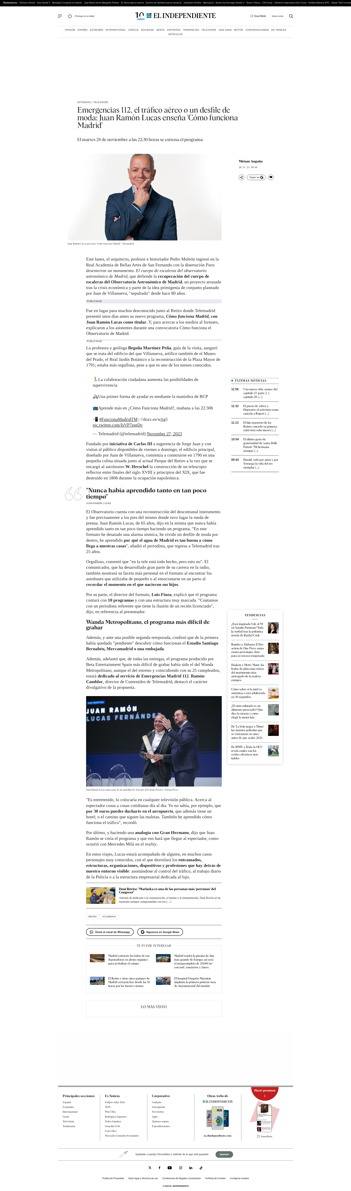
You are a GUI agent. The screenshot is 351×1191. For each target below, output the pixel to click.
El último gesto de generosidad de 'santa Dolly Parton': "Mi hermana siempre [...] (260, 445)
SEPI (107, 1106)
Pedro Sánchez (113, 1121)
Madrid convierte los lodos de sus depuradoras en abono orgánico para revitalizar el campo (129, 959)
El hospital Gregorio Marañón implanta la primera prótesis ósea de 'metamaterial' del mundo (195, 982)
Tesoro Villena (253, 2)
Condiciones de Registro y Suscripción (181, 1178)
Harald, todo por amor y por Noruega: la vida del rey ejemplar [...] (260, 463)
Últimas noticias (27, 2)
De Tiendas (278, 29)
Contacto (156, 1102)
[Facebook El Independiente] (159, 1168)
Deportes (174, 29)
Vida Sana (225, 29)
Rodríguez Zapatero (116, 1116)
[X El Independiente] (149, 1168)
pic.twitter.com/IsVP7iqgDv (118, 425)
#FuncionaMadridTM (118, 419)
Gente (160, 29)
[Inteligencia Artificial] (218, 1128)
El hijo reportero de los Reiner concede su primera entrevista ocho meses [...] (260, 426)
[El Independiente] (175, 16)
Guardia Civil (112, 1126)
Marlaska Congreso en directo (67, 2)
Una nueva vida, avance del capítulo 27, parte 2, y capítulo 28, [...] (260, 393)
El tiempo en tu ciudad (84, 16)
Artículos (175, 34)
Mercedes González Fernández (122, 1135)
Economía (96, 29)
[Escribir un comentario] (271, 177)
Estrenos (84, 102)
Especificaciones (161, 1126)
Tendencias (191, 29)
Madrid (92, 916)
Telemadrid (109, 916)
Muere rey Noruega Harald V (230, 2)
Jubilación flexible (192, 2)
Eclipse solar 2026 (115, 1102)
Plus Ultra (110, 1111)
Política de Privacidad (113, 1178)
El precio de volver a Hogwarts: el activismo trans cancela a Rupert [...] (261, 409)
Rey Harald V (43, 2)
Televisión (208, 29)
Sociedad (147, 29)
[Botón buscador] (291, 16)
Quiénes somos (160, 1121)
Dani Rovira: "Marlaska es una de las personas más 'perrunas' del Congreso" (167, 890)
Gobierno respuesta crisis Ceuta (290, 2)
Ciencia (133, 29)
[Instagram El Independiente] (180, 1168)
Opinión (70, 29)
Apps (155, 1116)
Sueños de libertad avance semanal (164, 2)
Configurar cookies (239, 1178)
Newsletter (158, 1111)
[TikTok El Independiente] (201, 1168)
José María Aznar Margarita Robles (101, 2)
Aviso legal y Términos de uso (143, 1178)
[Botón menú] (60, 16)
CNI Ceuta (267, 2)
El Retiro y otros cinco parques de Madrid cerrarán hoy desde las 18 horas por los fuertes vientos (129, 982)
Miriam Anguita (251, 161)
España (83, 29)
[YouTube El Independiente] (170, 1168)
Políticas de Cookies (215, 1178)
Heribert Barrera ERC (319, 2)
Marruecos (208, 2)
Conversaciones (257, 29)
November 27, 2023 (164, 433)
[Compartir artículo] (241, 177)
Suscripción (158, 1106)
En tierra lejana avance (132, 2)
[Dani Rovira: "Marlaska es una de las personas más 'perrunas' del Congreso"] (100, 895)
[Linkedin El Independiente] (190, 1168)
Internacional (116, 29)
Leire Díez (110, 1130)
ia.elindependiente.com (217, 1135)
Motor (238, 29)
